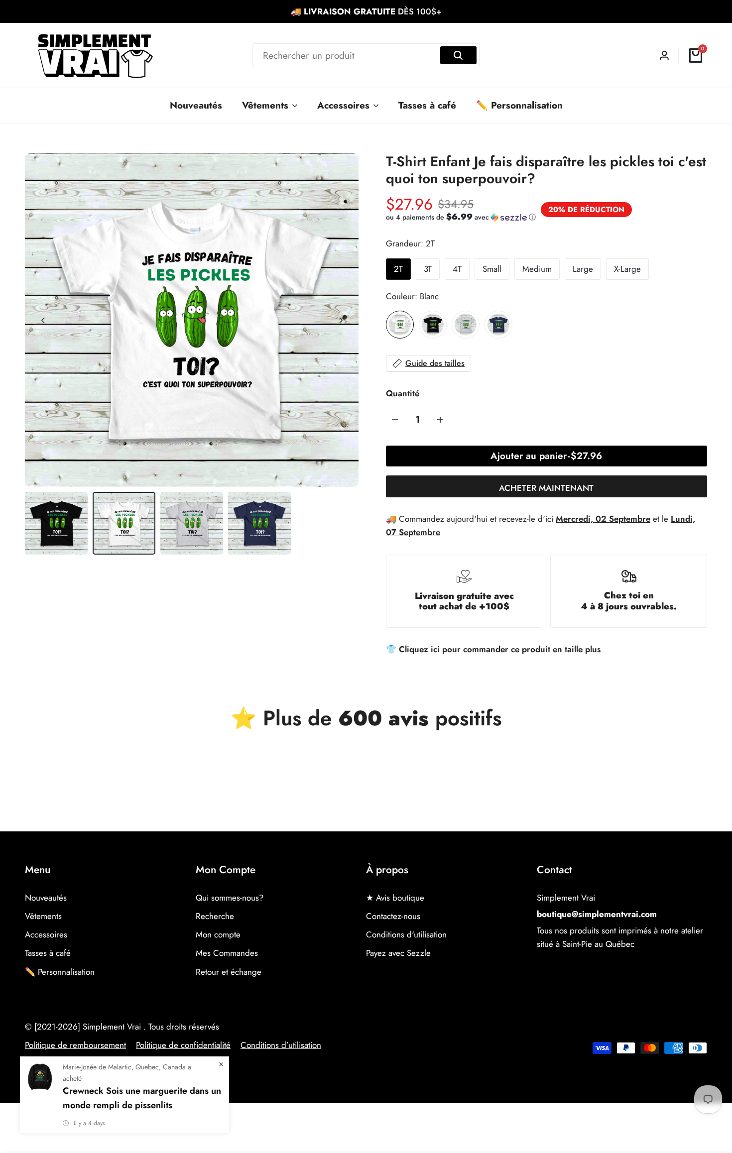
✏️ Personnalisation (60, 972)
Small (492, 269)
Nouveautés (46, 898)
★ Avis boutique (395, 898)
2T (398, 269)
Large (583, 269)
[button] (461, 217)
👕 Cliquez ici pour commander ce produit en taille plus (493, 649)
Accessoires (46, 934)
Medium (537, 269)
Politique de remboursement (75, 1045)
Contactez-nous (393, 916)
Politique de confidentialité (183, 1045)
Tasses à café (48, 953)
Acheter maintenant (546, 488)
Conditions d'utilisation (406, 934)
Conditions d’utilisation (281, 1045)
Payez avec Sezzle (398, 953)
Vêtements (43, 916)
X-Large (627, 269)
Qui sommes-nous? (229, 898)
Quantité (402, 393)
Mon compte (218, 934)
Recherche (215, 916)
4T (457, 269)
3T (428, 269)
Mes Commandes (227, 953)
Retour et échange (228, 972)
